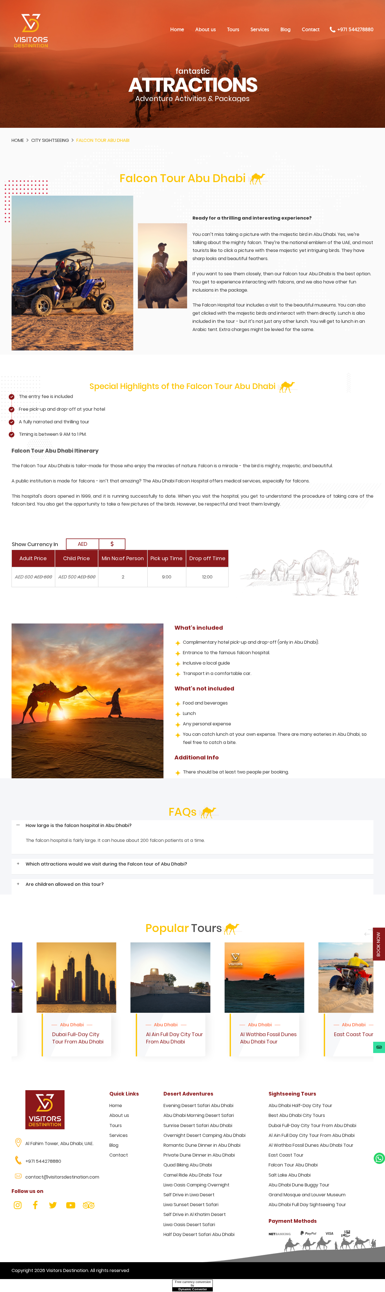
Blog (285, 29)
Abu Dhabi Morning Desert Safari (198, 1115)
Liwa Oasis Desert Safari (189, 1224)
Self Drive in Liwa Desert (188, 1195)
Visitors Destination (67, 1270)
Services (260, 29)
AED (82, 543)
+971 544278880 (354, 29)
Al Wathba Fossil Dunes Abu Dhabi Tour (311, 1145)
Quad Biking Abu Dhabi (187, 1165)
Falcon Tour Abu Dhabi (293, 1165)
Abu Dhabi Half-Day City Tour (300, 1105)
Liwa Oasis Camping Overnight (196, 1185)
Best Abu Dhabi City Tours (297, 1115)
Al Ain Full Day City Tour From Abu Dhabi (312, 1135)
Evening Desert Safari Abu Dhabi (198, 1105)
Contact (311, 29)
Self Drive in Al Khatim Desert (194, 1214)
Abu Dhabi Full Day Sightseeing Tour (307, 1204)
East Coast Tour (286, 1155)
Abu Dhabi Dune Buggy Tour (299, 1185)
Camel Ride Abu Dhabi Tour (192, 1175)
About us (205, 29)
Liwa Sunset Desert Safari (190, 1204)
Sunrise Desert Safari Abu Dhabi (197, 1125)
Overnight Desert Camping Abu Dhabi (204, 1135)
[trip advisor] (379, 1047)
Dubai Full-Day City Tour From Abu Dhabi (312, 1125)
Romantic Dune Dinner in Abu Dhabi (201, 1145)
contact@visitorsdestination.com (62, 1177)
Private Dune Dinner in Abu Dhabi (199, 1155)
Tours (233, 29)
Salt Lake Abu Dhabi (290, 1175)
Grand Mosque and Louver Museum (307, 1195)
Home (177, 29)
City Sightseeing (50, 140)
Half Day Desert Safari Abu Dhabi (198, 1234)
